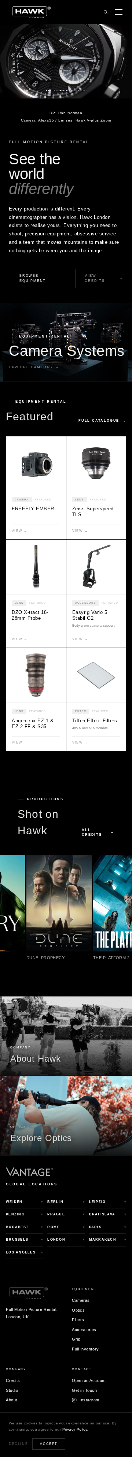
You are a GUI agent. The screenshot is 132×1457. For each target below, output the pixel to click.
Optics (78, 1310)
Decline (18, 1444)
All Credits (98, 832)
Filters (78, 1320)
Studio (12, 1390)
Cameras (81, 1300)
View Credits (104, 278)
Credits (13, 1380)
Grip (76, 1339)
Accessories (84, 1329)
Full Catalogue (102, 420)
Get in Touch (84, 1390)
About (11, 1400)
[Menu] (118, 12)
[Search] (106, 12)
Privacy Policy (74, 1429)
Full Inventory (85, 1349)
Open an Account (89, 1380)
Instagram (89, 1400)
